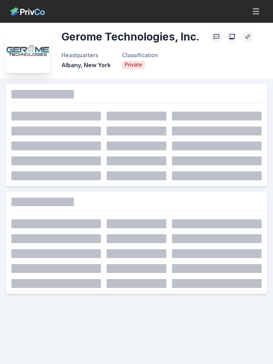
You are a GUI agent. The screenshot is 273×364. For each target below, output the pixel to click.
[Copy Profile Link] (247, 36)
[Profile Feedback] (216, 36)
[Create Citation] (232, 36)
